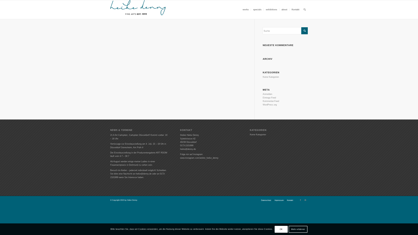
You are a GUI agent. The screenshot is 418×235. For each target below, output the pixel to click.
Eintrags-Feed (269, 97)
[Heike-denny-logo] (138, 9)
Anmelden (267, 94)
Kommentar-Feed (271, 101)
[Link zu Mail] (305, 200)
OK (281, 229)
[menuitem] (246, 9)
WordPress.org (270, 104)
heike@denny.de (188, 149)
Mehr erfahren (298, 229)
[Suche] (304, 9)
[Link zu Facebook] (300, 200)
